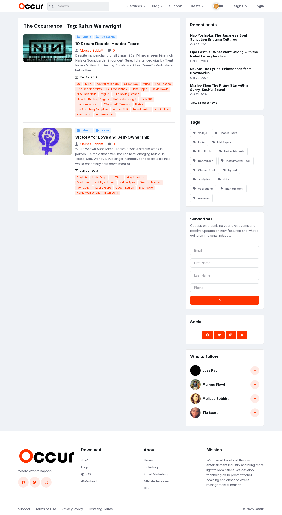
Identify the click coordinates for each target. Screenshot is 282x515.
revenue (203, 198)
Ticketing (151, 467)
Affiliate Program (156, 481)
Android (91, 481)
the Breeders (105, 114)
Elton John (111, 192)
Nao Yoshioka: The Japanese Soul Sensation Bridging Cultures (218, 37)
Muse (146, 84)
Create (195, 6)
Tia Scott (210, 413)
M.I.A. (88, 84)
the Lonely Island (88, 104)
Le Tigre (116, 177)
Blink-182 (147, 99)
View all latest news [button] (203, 102)
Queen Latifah (124, 187)
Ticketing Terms (100, 509)
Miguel (105, 94)
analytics (203, 179)
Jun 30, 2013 (88, 170)
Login (259, 6)
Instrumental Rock (237, 161)
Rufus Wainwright (124, 99)
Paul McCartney (116, 89)
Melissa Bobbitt (91, 50)
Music (86, 36)
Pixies (139, 104)
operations (205, 188)
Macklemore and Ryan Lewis (96, 182)
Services (134, 6)
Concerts (108, 36)
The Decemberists (89, 89)
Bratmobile (146, 187)
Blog (156, 6)
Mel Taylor (224, 142)
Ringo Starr (84, 114)
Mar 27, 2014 (88, 77)
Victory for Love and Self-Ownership (112, 137)
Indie (201, 142)
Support (175, 6)
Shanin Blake (228, 133)
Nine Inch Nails (86, 94)
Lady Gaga (99, 177)
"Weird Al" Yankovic (117, 104)
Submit (224, 300)
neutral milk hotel (108, 84)
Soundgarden (141, 109)
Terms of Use (45, 509)
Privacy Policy (72, 509)
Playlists (82, 177)
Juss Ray (209, 370)
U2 (79, 84)
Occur (259, 509)
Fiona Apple (139, 89)
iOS (88, 474)
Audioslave (162, 109)
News (105, 130)
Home (148, 460)
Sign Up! (241, 6)
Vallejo (202, 133)
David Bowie (160, 89)
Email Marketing (156, 474)
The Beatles (163, 84)
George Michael (150, 182)
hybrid (232, 170)
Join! (84, 460)
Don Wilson (205, 161)
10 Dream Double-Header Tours (107, 43)
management (234, 188)
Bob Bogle (204, 151)
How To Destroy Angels (93, 99)
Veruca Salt (120, 109)
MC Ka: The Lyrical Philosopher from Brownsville (221, 71)
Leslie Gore (103, 187)
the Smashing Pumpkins (92, 109)
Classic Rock (206, 170)
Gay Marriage (136, 177)
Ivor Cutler (84, 187)
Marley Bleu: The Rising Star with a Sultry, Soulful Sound (219, 87)
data (225, 179)
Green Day (131, 84)
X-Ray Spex (127, 182)
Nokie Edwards (234, 151)
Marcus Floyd (213, 384)
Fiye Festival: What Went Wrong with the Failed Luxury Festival (224, 54)
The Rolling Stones (126, 94)
